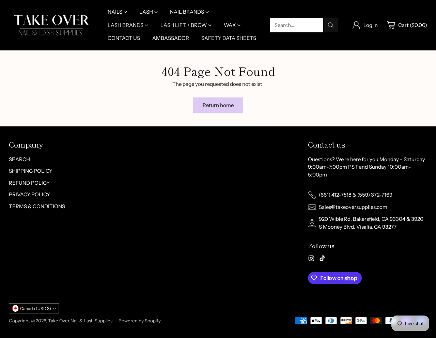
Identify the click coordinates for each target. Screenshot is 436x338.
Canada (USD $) (35, 308)
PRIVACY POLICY (29, 194)
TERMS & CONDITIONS (37, 206)
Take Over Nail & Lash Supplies (80, 320)
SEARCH (19, 159)
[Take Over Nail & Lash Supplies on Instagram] (311, 259)
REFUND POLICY (29, 183)
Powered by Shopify (140, 320)
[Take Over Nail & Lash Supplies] (51, 25)
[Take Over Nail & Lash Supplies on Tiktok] (322, 259)
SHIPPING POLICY (30, 171)
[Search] (330, 25)
